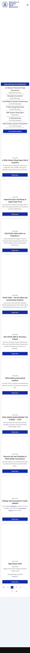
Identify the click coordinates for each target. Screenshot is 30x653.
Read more (15, 175)
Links (15, 624)
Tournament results (15, 638)
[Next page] (16, 591)
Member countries (15, 626)
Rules (15, 628)
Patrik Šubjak (20, 650)
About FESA (15, 622)
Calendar (15, 635)
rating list (13, 506)
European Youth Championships (15, 642)
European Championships (15, 640)
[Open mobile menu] (27, 5)
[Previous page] (3, 587)
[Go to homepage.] (10, 5)
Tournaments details (15, 131)
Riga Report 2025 (15, 564)
